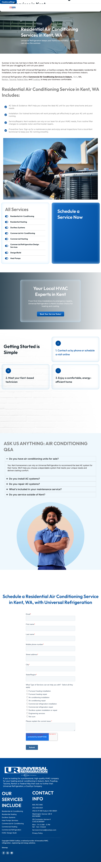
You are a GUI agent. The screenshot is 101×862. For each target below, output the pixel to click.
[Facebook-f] (3, 853)
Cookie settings (8, 2)
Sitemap (5, 848)
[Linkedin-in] (7, 853)
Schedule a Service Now (70, 214)
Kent (75, 77)
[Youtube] (11, 853)
